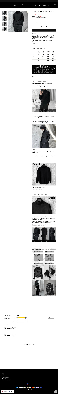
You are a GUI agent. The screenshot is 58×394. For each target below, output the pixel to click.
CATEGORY (13, 5)
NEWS (33, 3)
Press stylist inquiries (5, 377)
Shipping (37, 17)
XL (41, 22)
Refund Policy (4, 374)
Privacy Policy (4, 378)
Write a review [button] (51, 317)
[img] (9, 327)
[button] (15, 317)
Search (3, 373)
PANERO (25, 5)
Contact (46, 3)
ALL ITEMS (16, 3)
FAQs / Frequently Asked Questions (40, 5)
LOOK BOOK (39, 3)
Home (10, 3)
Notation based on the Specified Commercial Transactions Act (7, 380)
